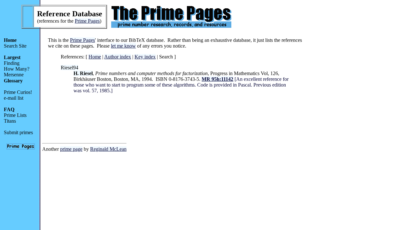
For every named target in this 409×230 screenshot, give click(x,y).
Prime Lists (15, 115)
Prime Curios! (18, 92)
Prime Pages (87, 21)
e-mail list (13, 98)
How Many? (16, 69)
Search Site (15, 46)
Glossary (13, 80)
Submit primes (18, 132)
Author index (117, 56)
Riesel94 (69, 67)
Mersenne (14, 74)
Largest (12, 57)
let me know (123, 46)
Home (10, 40)
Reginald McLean (108, 149)
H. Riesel (83, 73)
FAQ (9, 109)
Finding (11, 63)
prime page (71, 149)
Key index (145, 56)
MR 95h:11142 (217, 79)
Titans (10, 121)
